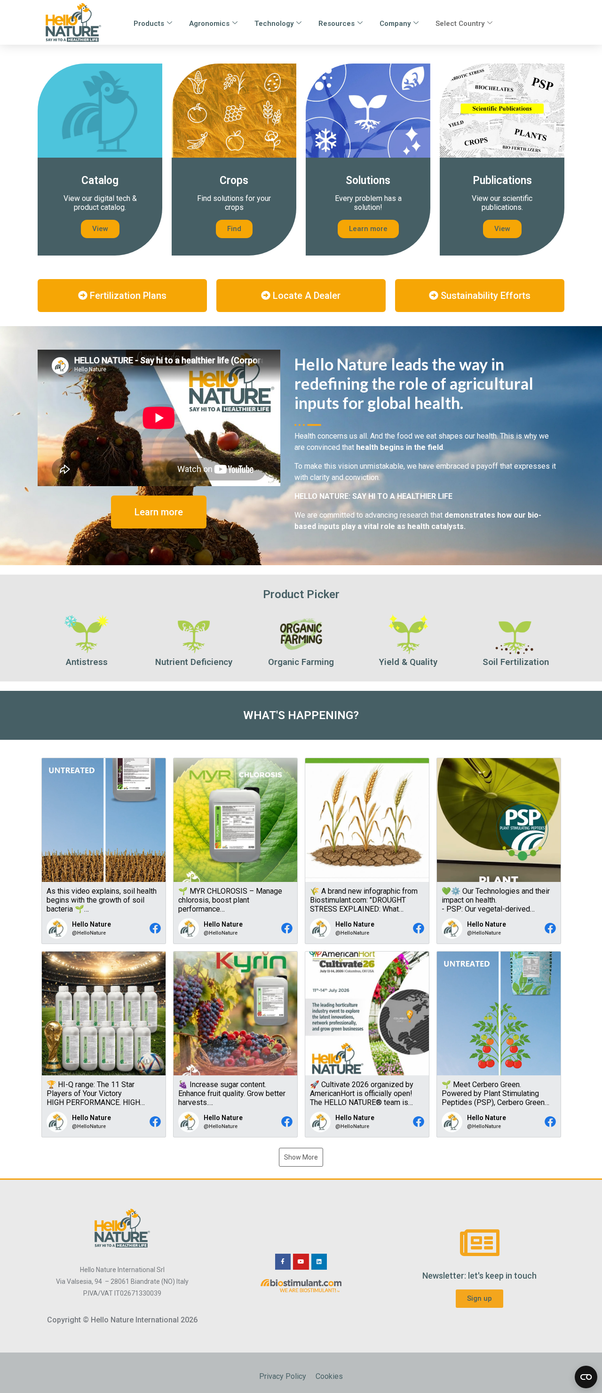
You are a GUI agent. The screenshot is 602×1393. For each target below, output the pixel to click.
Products (149, 23)
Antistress (87, 662)
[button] (104, 851)
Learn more (368, 228)
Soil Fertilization (516, 662)
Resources (336, 23)
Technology (273, 23)
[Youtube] (301, 1262)
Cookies (329, 1376)
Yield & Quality (408, 662)
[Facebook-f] (283, 1262)
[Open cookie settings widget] (586, 1377)
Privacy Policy (282, 1376)
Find (234, 228)
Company (395, 23)
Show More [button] (301, 1157)
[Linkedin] (319, 1262)
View (100, 228)
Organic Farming (301, 662)
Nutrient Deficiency (193, 662)
